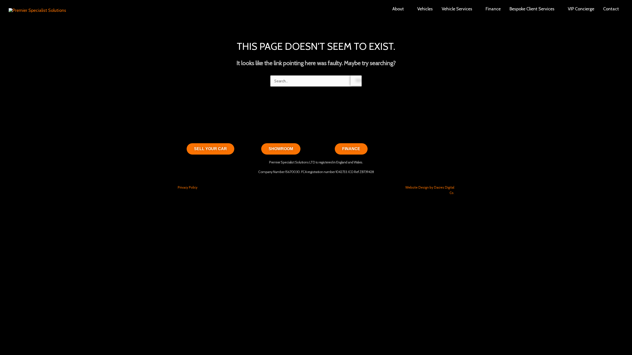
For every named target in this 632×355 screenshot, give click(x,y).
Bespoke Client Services (532, 9)
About (398, 9)
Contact (611, 9)
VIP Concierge (581, 9)
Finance (493, 9)
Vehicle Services (457, 9)
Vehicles (425, 9)
